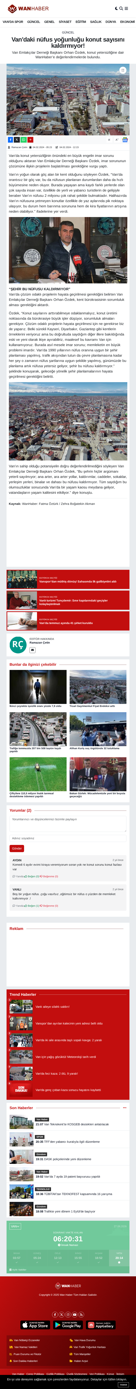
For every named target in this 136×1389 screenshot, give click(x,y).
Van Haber (42, 1119)
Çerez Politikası (35, 1374)
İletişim (120, 1374)
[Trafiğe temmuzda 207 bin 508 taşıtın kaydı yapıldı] (38, 729)
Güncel (68, 32)
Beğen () (33, 876)
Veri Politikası (97, 1374)
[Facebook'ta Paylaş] (10, 140)
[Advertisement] (68, 958)
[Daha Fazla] (30, 140)
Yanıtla (19, 876)
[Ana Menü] (126, 8)
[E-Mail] (32, 650)
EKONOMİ (127, 22)
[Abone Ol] (125, 139)
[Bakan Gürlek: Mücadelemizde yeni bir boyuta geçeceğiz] (98, 774)
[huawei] (101, 1325)
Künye (110, 1374)
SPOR (39, 1137)
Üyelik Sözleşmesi (77, 1374)
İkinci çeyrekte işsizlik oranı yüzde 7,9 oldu (35, 706)
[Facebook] (55, 1315)
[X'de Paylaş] (17, 140)
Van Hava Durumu (84, 1340)
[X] (61, 1315)
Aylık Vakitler (19, 1269)
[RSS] (81, 1315)
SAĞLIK (95, 22)
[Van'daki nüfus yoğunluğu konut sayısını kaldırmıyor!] (68, 99)
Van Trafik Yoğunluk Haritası (90, 1347)
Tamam (123, 1385)
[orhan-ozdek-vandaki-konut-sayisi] (68, 250)
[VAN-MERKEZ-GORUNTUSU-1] (68, 421)
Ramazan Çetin (19, 147)
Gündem (41, 1154)
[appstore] (35, 1325)
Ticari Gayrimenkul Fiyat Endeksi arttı (92, 706)
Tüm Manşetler (82, 1354)
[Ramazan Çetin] (18, 645)
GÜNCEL (33, 22)
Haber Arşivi (81, 1361)
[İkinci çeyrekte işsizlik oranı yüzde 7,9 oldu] (38, 686)
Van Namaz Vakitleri (25, 1347)
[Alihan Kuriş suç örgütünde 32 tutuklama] (98, 729)
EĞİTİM (81, 22)
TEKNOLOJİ (43, 1189)
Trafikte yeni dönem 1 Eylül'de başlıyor (65, 1211)
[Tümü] (124, 1108)
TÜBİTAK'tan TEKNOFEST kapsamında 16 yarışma (74, 1194)
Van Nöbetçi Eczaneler (27, 1340)
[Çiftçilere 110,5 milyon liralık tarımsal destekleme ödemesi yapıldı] (38, 774)
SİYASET (65, 22)
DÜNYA (111, 22)
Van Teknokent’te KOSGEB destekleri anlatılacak (72, 1124)
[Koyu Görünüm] (116, 8)
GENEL (49, 22)
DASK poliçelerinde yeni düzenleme (63, 1159)
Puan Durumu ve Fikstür (27, 1354)
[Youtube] (75, 1315)
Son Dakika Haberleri (25, 1361)
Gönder (17, 848)
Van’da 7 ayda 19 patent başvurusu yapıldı (68, 1176)
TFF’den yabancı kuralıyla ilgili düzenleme (68, 1141)
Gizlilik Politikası (55, 1374)
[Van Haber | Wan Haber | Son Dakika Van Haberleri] (28, 9)
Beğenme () (50, 876)
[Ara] (121, 8)
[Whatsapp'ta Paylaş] (24, 140)
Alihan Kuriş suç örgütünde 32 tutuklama (94, 748)
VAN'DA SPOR (13, 22)
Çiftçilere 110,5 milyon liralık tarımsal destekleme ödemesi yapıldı (32, 795)
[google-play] (68, 1325)
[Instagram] (68, 1315)
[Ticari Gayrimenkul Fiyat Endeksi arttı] (98, 686)
